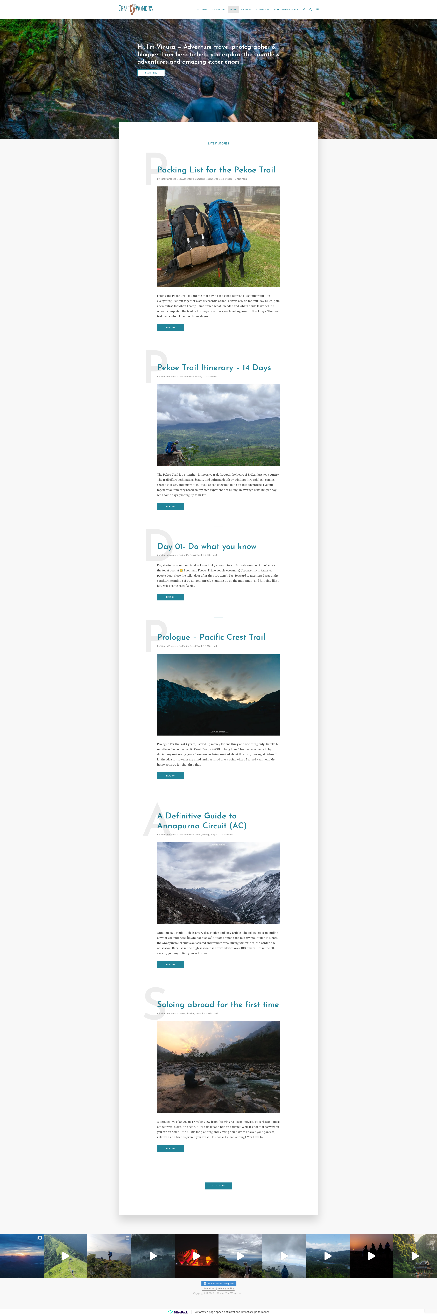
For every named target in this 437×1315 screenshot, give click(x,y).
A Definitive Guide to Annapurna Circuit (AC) (202, 821)
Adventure (188, 179)
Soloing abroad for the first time (218, 1005)
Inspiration (188, 1013)
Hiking (209, 179)
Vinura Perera (168, 179)
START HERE (151, 73)
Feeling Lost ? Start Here (212, 10)
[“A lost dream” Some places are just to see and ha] (22, 1256)
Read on (170, 328)
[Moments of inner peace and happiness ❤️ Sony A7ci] (109, 1256)
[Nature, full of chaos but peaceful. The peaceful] (284, 1256)
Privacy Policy (226, 1288)
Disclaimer (209, 1288)
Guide (198, 834)
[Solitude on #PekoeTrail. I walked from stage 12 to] (240, 1256)
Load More (219, 1186)
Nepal (214, 834)
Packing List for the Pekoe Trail (216, 170)
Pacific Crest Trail (192, 555)
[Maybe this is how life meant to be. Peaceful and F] (196, 1256)
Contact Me (263, 10)
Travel (199, 1013)
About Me (246, 10)
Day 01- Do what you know (207, 547)
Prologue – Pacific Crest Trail (211, 638)
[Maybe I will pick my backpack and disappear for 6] (65, 1256)
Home (233, 10)
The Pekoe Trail (223, 179)
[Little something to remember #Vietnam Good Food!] (415, 1256)
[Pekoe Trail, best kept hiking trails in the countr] (328, 1256)
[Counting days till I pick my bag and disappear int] (153, 1256)
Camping (200, 179)
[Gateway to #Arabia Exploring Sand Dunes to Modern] (371, 1256)
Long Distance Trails (286, 10)
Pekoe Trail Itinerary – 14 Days (214, 368)
